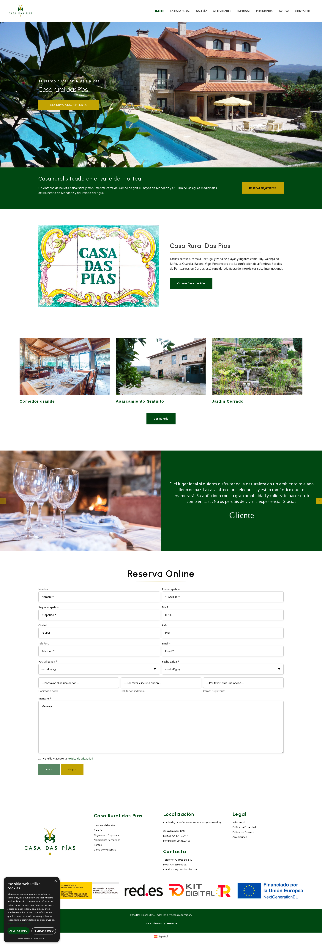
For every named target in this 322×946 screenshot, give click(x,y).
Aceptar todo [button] (19, 930)
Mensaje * (44, 698)
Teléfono (43, 643)
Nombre (43, 589)
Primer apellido (171, 589)
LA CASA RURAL (180, 11)
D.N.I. (165, 607)
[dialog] (32, 909)
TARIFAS (283, 11)
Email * (166, 643)
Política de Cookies (243, 832)
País (164, 625)
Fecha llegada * (47, 661)
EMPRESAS (243, 11)
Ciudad (42, 625)
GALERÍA (201, 11)
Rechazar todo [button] (44, 930)
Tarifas (98, 844)
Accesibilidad (240, 837)
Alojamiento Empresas (106, 835)
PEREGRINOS (264, 11)
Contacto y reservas (105, 849)
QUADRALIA (170, 923)
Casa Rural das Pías (105, 825)
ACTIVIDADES (222, 11)
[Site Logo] (20, 10)
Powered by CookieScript (32, 938)
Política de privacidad (80, 758)
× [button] (55, 881)
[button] (3, 501)
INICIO (160, 11)
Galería (98, 830)
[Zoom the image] (50, 830)
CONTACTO (302, 11)
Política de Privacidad (244, 827)
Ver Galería (161, 418)
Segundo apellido (48, 607)
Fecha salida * (170, 661)
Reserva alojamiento (263, 188)
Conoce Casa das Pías (191, 283)
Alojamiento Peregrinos (107, 840)
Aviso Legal (239, 822)
